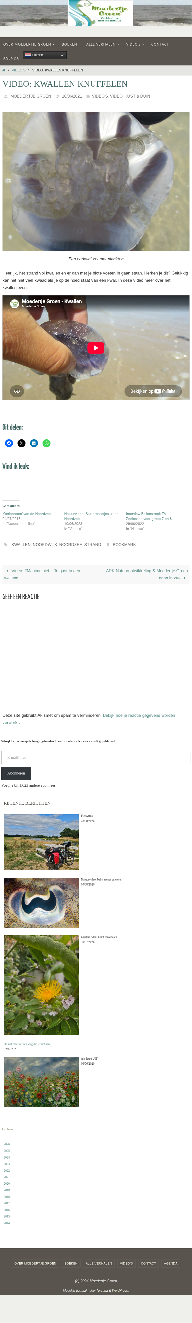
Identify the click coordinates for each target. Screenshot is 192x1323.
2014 (7, 1220)
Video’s (126, 1261)
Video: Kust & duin (130, 95)
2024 (7, 1155)
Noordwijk (45, 543)
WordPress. (120, 1288)
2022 (7, 1167)
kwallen (21, 543)
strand (92, 543)
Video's (19, 70)
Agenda (171, 1261)
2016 (7, 1207)
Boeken (71, 1261)
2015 (7, 1213)
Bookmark (124, 543)
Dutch (37, 55)
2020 (7, 1181)
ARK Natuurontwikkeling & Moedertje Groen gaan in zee (147, 572)
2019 (7, 1187)
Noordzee (70, 543)
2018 (7, 1194)
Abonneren (16, 770)
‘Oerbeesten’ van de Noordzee (26, 512)
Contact (148, 1261)
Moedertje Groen (30, 95)
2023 (7, 1161)
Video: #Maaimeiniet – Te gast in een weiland (42, 572)
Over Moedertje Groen (35, 1261)
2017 (7, 1200)
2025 (7, 1148)
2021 (7, 1174)
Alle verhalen (99, 1261)
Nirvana (102, 1288)
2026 (7, 1141)
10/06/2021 (72, 95)
